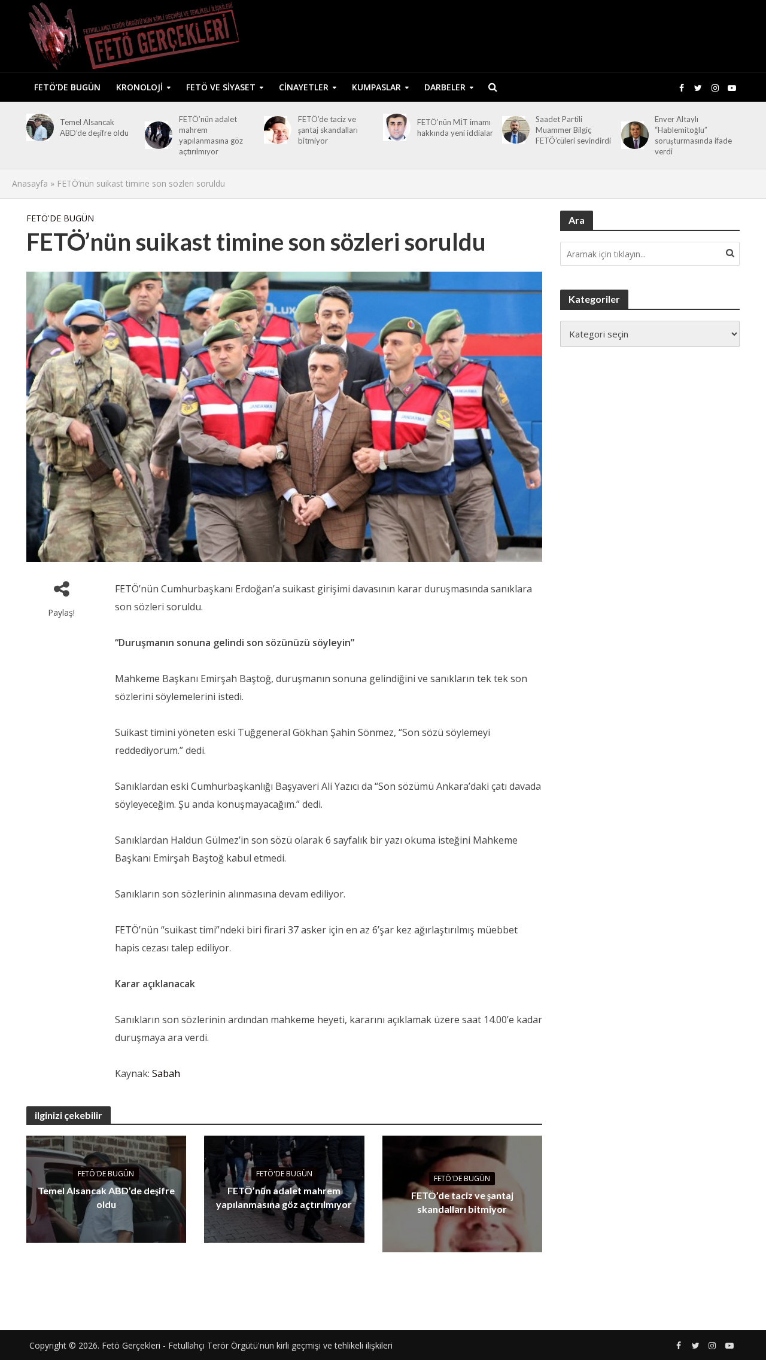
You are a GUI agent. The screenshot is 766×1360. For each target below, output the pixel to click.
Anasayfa (30, 183)
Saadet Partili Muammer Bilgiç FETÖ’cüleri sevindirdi (573, 129)
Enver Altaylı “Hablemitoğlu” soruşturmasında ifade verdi (693, 135)
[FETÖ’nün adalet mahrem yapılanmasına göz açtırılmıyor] (156, 135)
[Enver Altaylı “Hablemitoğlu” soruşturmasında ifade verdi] (633, 135)
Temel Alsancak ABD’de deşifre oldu (94, 127)
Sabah (166, 1073)
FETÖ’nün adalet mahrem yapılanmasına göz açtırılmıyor (211, 135)
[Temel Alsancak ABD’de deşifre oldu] (38, 127)
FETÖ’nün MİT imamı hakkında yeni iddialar (455, 127)
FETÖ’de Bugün (67, 87)
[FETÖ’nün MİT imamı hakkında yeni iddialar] (394, 127)
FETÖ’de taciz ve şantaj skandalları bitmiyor (328, 129)
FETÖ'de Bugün (60, 218)
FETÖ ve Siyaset (221, 87)
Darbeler (445, 87)
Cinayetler (304, 87)
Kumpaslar (376, 87)
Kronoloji (139, 87)
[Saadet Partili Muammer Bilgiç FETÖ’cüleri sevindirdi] (513, 130)
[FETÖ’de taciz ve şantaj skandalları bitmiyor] (275, 130)
